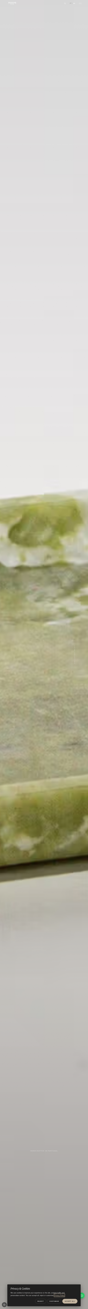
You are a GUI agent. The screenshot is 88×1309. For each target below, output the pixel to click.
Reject (40, 1301)
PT (71, 3)
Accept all (70, 1301)
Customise (54, 1301)
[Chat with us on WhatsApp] (82, 1296)
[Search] (65, 3)
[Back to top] (81, 1303)
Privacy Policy (59, 1295)
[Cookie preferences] (4, 1304)
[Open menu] (80, 3)
